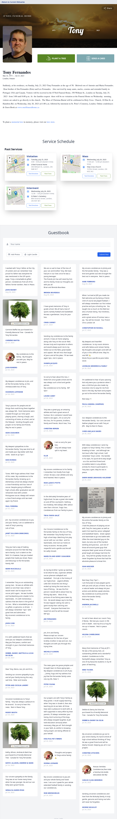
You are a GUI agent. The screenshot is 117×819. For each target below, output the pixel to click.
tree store (51, 121)
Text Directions (33, 174)
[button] (15, 161)
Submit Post (104, 254)
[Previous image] (81, 500)
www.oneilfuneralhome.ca (28, 107)
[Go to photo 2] (97, 511)
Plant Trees (48, 174)
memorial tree (17, 121)
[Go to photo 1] (96, 512)
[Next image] (112, 500)
